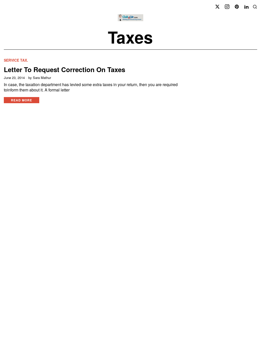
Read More (21, 100)
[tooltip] (217, 7)
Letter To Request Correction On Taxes (64, 69)
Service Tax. (16, 60)
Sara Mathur (42, 77)
